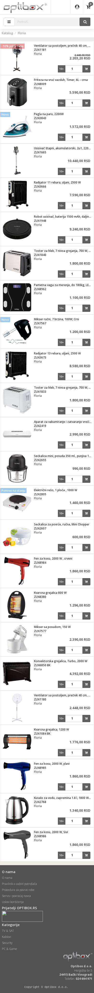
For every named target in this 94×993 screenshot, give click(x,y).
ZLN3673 (40, 357)
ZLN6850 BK (42, 665)
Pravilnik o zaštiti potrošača (19, 884)
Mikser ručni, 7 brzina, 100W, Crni (56, 319)
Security (7, 943)
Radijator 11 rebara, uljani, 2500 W (57, 182)
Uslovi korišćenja (13, 902)
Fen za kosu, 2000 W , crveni (53, 558)
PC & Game (9, 949)
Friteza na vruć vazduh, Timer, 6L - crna (61, 80)
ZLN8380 (40, 597)
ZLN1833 (40, 392)
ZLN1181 (40, 50)
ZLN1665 (40, 152)
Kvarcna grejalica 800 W (50, 593)
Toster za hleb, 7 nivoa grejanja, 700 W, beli (64, 387)
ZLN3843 (40, 118)
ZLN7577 (40, 631)
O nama (7, 878)
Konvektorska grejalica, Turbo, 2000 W (60, 661)
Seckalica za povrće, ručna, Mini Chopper (61, 524)
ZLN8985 (40, 768)
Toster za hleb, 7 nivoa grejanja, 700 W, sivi (63, 251)
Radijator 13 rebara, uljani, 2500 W (57, 353)
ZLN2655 (40, 460)
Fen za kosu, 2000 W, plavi (52, 764)
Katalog (7, 33)
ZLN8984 (40, 563)
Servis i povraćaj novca (16, 896)
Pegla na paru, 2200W (49, 114)
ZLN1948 (40, 221)
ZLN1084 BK (42, 734)
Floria (22, 33)
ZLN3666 (40, 186)
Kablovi (6, 937)
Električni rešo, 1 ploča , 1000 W (55, 490)
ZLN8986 (40, 836)
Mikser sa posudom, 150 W (52, 627)
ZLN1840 (40, 255)
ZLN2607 (40, 528)
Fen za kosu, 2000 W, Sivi (51, 832)
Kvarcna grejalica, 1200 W (51, 729)
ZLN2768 (40, 802)
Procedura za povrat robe (18, 890)
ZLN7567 (40, 323)
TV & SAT (8, 931)
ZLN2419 (40, 426)
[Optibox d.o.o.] (25, 7)
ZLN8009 (40, 84)
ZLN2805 (40, 494)
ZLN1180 (40, 699)
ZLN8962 (40, 289)
